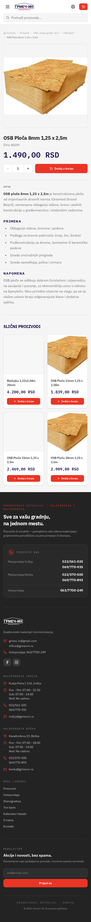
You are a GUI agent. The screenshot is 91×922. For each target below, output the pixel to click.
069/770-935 (72, 567)
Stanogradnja (12, 801)
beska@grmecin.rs (21, 769)
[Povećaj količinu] (28, 168)
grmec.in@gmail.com (23, 641)
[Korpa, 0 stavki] (83, 6)
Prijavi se (45, 883)
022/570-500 (72, 574)
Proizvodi (24, 33)
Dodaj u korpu (63, 168)
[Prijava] (73, 7)
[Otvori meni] (7, 7)
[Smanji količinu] (8, 168)
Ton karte (9, 807)
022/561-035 (72, 561)
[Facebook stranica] (7, 662)
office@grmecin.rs (21, 646)
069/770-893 (72, 580)
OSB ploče (68, 33)
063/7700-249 (71, 590)
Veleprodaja (11, 795)
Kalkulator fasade (14, 814)
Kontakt (8, 826)
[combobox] (45, 17)
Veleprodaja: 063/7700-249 (27, 652)
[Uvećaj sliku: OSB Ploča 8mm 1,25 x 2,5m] (45, 86)
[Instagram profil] (16, 662)
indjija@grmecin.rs (21, 716)
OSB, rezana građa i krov (46, 33)
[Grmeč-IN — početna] (24, 7)
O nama (8, 820)
